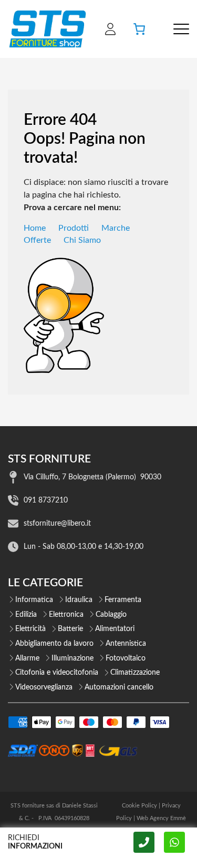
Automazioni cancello (119, 687)
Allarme (27, 658)
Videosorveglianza (43, 687)
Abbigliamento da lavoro (54, 643)
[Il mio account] (110, 29)
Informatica (34, 600)
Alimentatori (114, 629)
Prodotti (73, 228)
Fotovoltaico (126, 658)
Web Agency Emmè (161, 818)
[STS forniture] (47, 29)
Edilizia (26, 614)
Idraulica (78, 600)
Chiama (143, 842)
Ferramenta (123, 600)
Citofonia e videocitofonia (56, 672)
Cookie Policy (139, 806)
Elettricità (30, 629)
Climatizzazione (135, 672)
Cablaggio (111, 614)
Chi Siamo (82, 240)
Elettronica (66, 614)
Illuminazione (72, 658)
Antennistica (126, 643)
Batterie (70, 629)
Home (35, 228)
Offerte (37, 240)
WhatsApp (174, 842)
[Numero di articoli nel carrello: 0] (139, 29)
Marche (115, 228)
